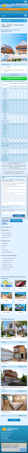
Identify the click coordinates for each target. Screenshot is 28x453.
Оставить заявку (14, 9)
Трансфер (20, 285)
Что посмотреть (6, 309)
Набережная (20, 297)
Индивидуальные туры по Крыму (6, 285)
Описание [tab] (5, 220)
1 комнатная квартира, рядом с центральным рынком (14, 405)
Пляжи (6, 297)
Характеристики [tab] (16, 220)
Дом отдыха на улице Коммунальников (14, 381)
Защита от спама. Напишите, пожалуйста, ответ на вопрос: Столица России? (13, 210)
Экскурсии (20, 309)
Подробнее (14, 447)
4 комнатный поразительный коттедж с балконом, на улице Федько (14, 356)
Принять (23, 449)
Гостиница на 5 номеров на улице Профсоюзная (14, 332)
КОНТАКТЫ (5, 438)
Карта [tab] (4, 223)
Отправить (19, 216)
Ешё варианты (14, 420)
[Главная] (10, 429)
